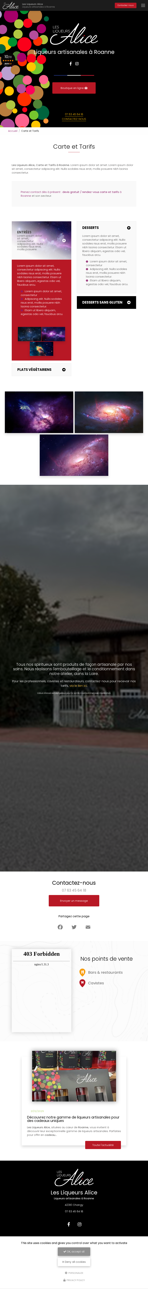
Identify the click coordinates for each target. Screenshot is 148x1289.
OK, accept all (75, 1251)
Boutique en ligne (72, 88)
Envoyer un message (74, 901)
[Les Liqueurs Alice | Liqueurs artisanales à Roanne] (11, 5)
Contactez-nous (125, 5)
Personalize (75, 1273)
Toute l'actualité (103, 1145)
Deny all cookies (75, 1262)
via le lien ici (78, 686)
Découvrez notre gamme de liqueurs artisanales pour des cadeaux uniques (73, 1119)
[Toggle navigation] (143, 5)
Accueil (12, 131)
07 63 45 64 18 (74, 114)
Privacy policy (75, 1280)
